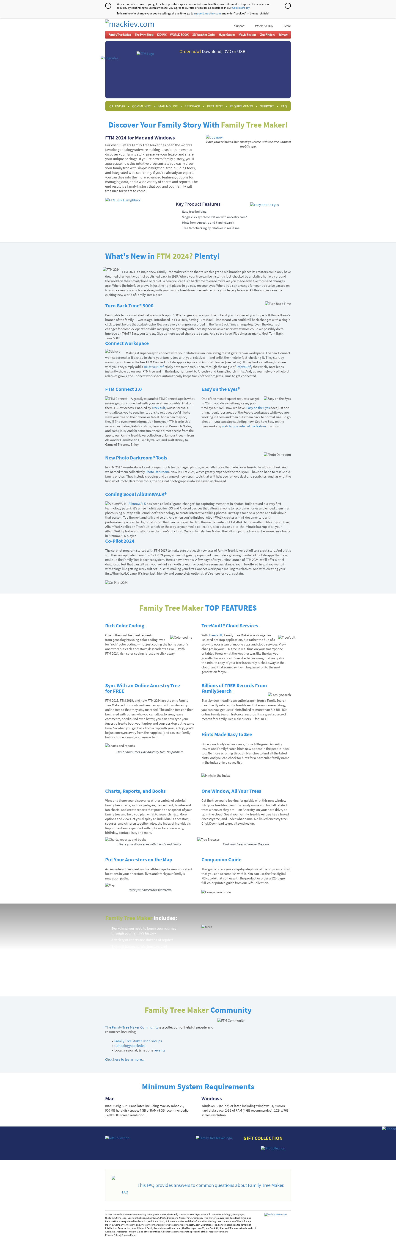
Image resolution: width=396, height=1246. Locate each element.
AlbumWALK (137, 503)
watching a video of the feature (244, 426)
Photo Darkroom (157, 472)
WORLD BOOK (179, 34)
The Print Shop (144, 34)
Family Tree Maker (120, 34)
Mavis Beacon (247, 34)
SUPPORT (267, 106)
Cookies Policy (241, 8)
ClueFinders (267, 34)
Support (239, 26)
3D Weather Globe (203, 34)
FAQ (284, 106)
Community (141, 106)
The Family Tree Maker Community (131, 1027)
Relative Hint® (154, 366)
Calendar (117, 106)
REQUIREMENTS (241, 106)
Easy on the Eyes (258, 408)
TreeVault (158, 408)
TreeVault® (243, 366)
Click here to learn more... (125, 1059)
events (160, 1050)
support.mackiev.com (207, 13)
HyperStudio (227, 34)
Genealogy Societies (129, 1045)
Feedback (192, 106)
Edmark (283, 34)
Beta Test (215, 106)
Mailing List (168, 106)
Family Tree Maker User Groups (138, 1041)
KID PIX (161, 34)
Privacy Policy (112, 1235)
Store (287, 26)
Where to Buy (264, 26)
